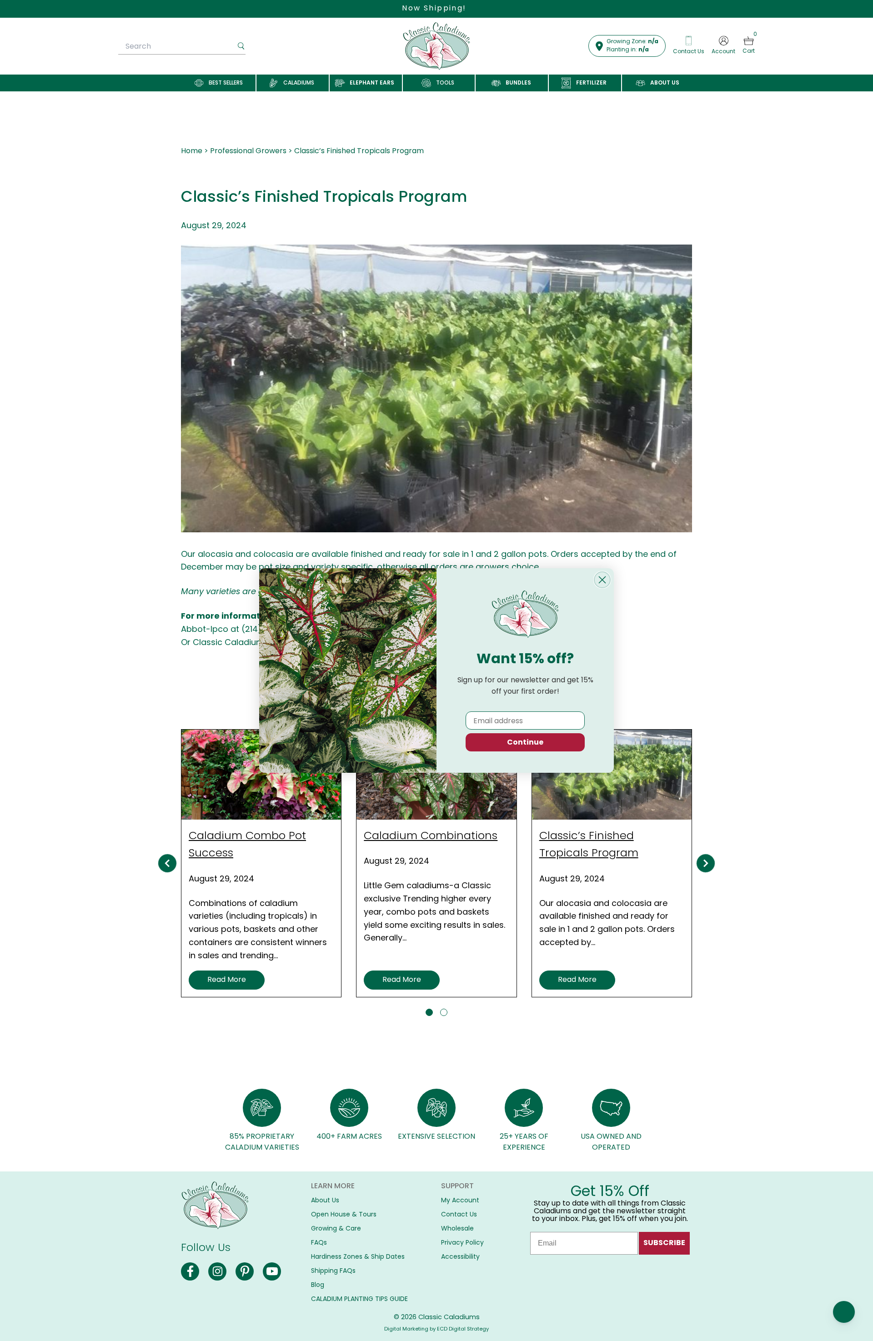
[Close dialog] (602, 580)
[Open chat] (844, 1312)
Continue (525, 742)
